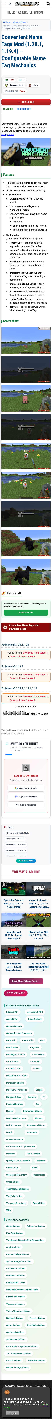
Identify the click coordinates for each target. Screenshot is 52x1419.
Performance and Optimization (20, 1146)
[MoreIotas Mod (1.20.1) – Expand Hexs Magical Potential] (13, 920)
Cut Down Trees (13, 1068)
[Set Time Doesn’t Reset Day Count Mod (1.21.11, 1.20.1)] (38, 952)
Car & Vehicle (12, 1061)
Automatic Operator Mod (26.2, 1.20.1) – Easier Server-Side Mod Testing (38, 904)
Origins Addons (13, 1247)
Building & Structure (15, 1054)
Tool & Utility (39, 1203)
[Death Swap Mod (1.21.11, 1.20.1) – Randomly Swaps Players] (13, 952)
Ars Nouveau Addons (15, 1339)
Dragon (39, 1090)
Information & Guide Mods (18, 833)
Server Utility (12, 1168)
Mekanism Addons (36, 1360)
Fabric (22, 91)
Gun (37, 1104)
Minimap (39, 1118)
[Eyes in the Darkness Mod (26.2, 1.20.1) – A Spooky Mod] (13, 888)
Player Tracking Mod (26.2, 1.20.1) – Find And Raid (38, 935)
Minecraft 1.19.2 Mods (16, 850)
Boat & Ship (27, 1040)
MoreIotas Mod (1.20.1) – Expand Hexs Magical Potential (13, 935)
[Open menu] (3, 4)
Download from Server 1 (35, 652)
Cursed (36, 1068)
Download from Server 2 (22, 656)
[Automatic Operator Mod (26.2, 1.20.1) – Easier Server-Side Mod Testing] (38, 888)
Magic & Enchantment (16, 1118)
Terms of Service (24, 1386)
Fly (44, 1097)
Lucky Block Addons (15, 1297)
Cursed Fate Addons (15, 1268)
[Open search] (48, 4)
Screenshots (24, 109)
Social (35, 1168)
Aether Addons (13, 1325)
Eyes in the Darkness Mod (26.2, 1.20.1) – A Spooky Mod (13, 903)
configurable (7, 134)
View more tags (26, 861)
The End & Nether (14, 1196)
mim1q (35, 85)
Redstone (41, 1161)
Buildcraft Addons (14, 1318)
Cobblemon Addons (36, 1226)
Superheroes (39, 1175)
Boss (42, 1040)
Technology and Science (17, 1189)
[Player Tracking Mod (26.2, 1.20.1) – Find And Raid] (38, 920)
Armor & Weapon (14, 1026)
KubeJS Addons (13, 1360)
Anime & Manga (35, 1019)
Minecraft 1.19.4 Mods (16, 856)
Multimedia (32, 1132)
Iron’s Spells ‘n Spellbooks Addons (21, 1346)
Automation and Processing (19, 1033)
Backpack (10, 1040)
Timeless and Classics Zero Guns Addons (25, 1240)
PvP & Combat (33, 1153)
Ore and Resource (14, 1139)
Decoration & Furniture (16, 1075)
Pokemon (10, 1153)
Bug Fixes (34, 1047)
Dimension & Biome (15, 1083)
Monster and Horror (36, 1125)
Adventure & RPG (35, 1012)
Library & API (12, 1012)
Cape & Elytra (38, 1054)
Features (8, 109)
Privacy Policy (41, 1386)
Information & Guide (32, 1111)
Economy (32, 1097)
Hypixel (9, 1111)
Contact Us (9, 1386)
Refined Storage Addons (17, 1367)
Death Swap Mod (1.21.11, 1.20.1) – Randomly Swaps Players (14, 967)
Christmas (35, 1061)
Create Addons (13, 1226)
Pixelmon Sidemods (15, 1275)
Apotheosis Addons (15, 1332)
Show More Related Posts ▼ (26, 981)
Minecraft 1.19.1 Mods (16, 844)
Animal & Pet (12, 1019)
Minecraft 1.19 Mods (15, 839)
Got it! (13, 1413)
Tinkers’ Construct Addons (18, 1311)
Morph (9, 1132)
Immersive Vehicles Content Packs (22, 1290)
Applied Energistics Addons (18, 1261)
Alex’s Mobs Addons (36, 1325)
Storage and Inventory (16, 1175)
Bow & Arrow (12, 1047)
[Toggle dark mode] (10, 4)
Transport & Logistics (16, 1203)
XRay (8, 1210)
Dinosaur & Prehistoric (16, 1090)
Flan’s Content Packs (15, 1282)
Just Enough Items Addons (18, 1353)
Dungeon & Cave (13, 1097)
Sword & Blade (13, 1182)
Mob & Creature (13, 1125)
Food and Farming (14, 1104)
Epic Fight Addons (14, 1233)
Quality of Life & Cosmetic (18, 1161)
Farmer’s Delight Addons (17, 1254)
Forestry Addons (37, 1318)
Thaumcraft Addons (15, 1304)
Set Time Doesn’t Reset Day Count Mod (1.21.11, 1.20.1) (38, 967)
